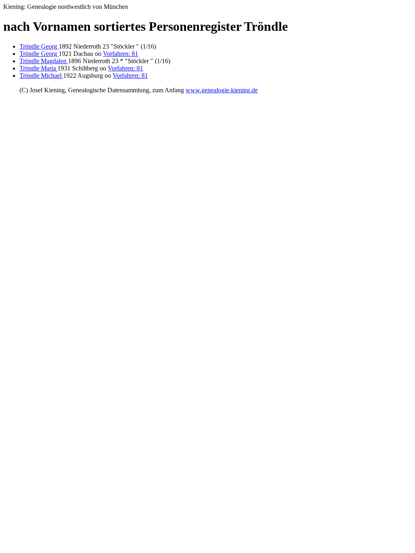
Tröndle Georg (39, 46)
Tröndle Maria (38, 68)
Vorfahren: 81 (120, 53)
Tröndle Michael (41, 75)
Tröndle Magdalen (43, 60)
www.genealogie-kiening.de (222, 90)
